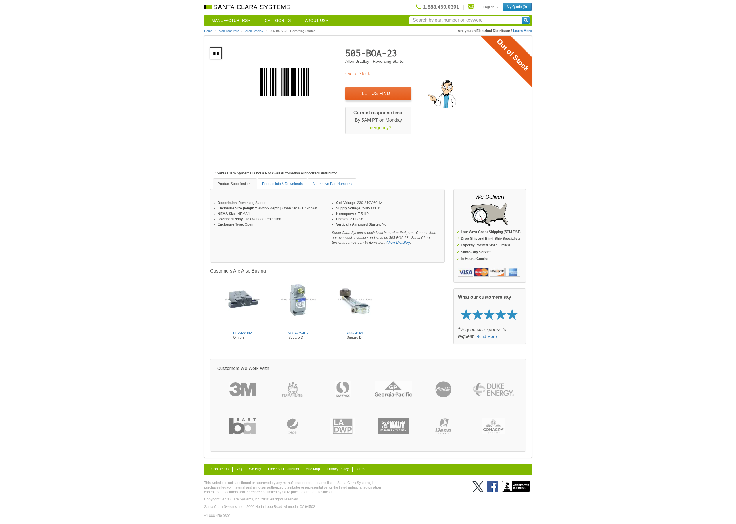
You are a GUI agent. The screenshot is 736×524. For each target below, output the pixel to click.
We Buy (255, 469)
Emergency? (378, 127)
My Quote (517, 7)
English (489, 7)
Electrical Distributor (283, 469)
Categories (278, 20)
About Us (315, 20)
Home (208, 31)
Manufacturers (230, 20)
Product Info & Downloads (282, 184)
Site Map (313, 469)
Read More (486, 336)
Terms (360, 469)
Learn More (522, 31)
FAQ (238, 469)
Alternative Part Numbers (332, 184)
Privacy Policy (338, 469)
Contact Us (220, 469)
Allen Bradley (398, 242)
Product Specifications (235, 184)
